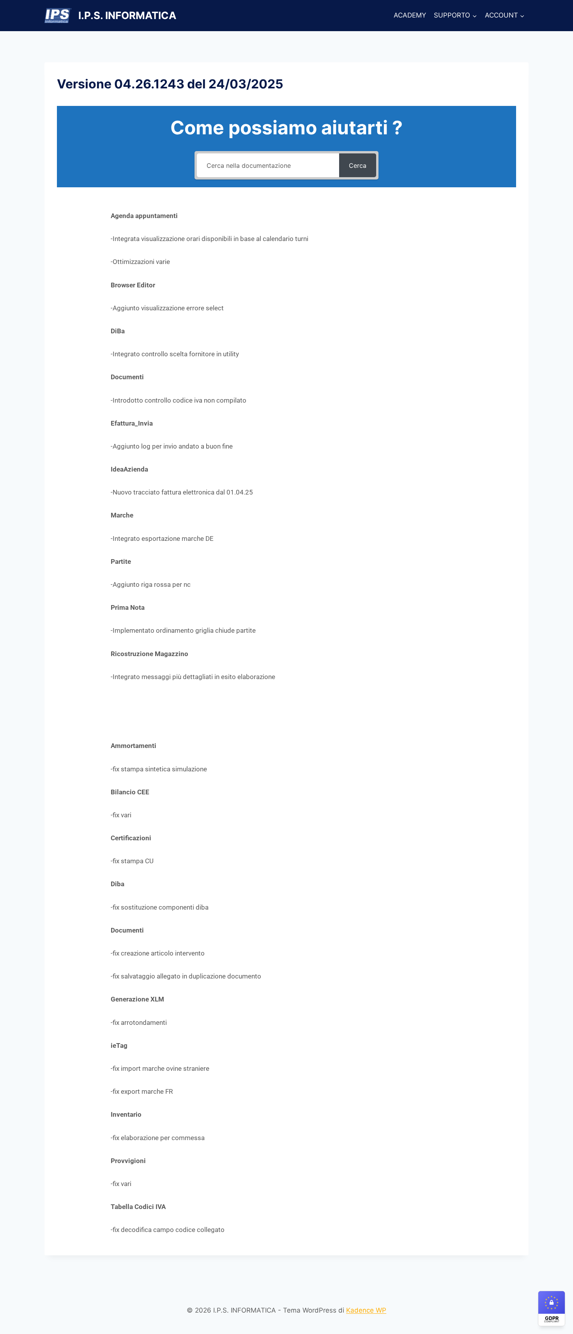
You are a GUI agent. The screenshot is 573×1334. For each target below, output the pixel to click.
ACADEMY (410, 15)
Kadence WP (366, 1310)
